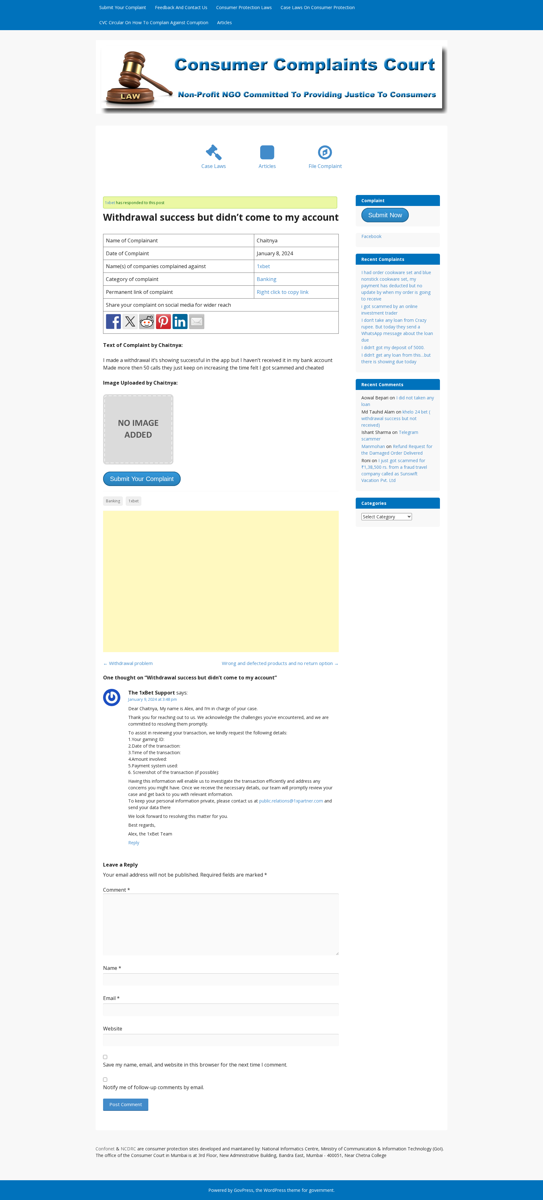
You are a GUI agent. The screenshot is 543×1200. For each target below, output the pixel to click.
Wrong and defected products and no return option (280, 663)
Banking (267, 279)
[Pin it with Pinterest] (163, 321)
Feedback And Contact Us (181, 7)
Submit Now (385, 215)
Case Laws (213, 166)
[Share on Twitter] (130, 321)
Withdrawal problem (128, 663)
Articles (224, 22)
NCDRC (128, 1149)
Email (111, 998)
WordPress (275, 1190)
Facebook (371, 236)
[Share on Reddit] (146, 321)
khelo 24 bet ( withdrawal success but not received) (395, 418)
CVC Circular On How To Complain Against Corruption (153, 22)
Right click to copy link (283, 292)
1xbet (110, 202)
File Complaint (325, 166)
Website (112, 1028)
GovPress (243, 1190)
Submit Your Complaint (122, 7)
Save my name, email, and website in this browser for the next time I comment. (195, 1064)
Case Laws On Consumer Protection (318, 7)
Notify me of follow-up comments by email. (153, 1087)
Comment (116, 889)
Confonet (105, 1149)
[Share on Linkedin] (180, 321)
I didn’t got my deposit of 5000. (393, 347)
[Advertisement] (221, 581)
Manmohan (373, 446)
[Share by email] (196, 321)
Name (112, 968)
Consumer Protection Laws (244, 7)
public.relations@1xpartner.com (291, 801)
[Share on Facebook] (113, 321)
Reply (133, 843)
